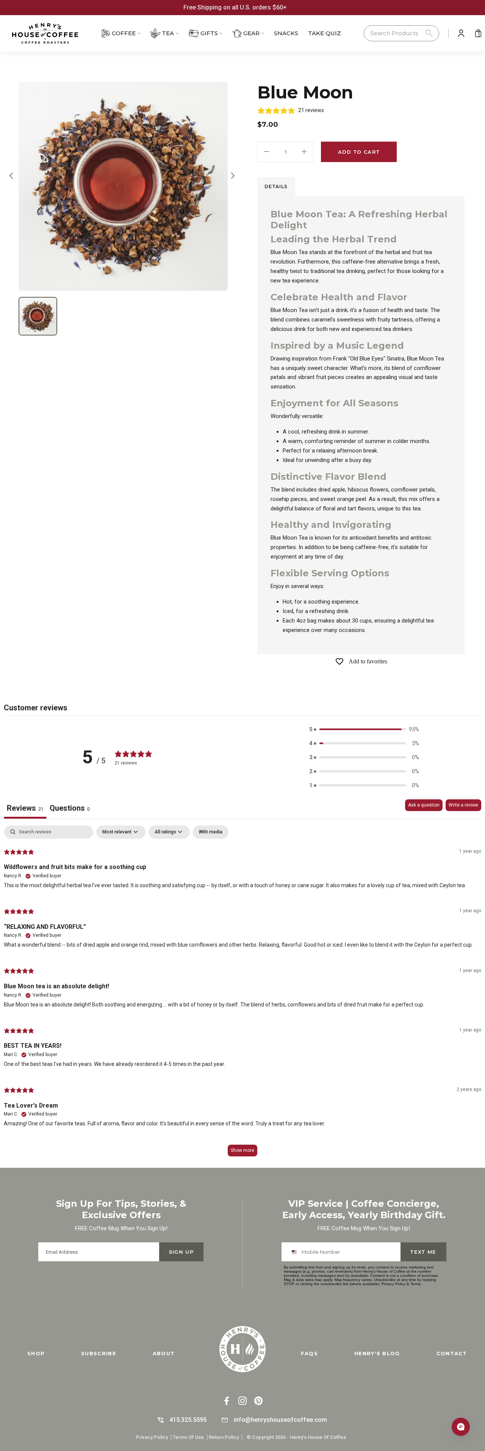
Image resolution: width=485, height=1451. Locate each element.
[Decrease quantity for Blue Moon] (266, 152)
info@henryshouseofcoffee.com (280, 1419)
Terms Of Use (188, 1437)
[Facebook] (226, 1401)
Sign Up (181, 1252)
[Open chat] (461, 1427)
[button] (401, 33)
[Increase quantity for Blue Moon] (304, 152)
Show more (242, 1150)
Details (276, 186)
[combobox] (295, 1252)
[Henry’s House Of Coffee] (54, 33)
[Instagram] (242, 1401)
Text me (423, 1252)
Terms (415, 1284)
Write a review (463, 805)
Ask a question (424, 805)
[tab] (276, 186)
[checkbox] (210, 832)
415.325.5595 (188, 1419)
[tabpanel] (242, 994)
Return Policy (224, 1437)
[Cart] (478, 33)
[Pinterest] (258, 1401)
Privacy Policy (393, 1284)
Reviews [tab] (25, 808)
